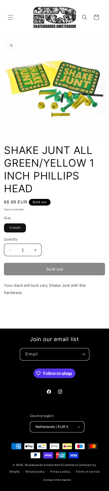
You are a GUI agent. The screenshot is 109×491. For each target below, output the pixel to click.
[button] (10, 17)
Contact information (57, 479)
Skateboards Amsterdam (43, 465)
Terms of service (88, 471)
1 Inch (17, 229)
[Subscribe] (83, 354)
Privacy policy (60, 471)
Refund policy (35, 471)
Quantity (11, 239)
